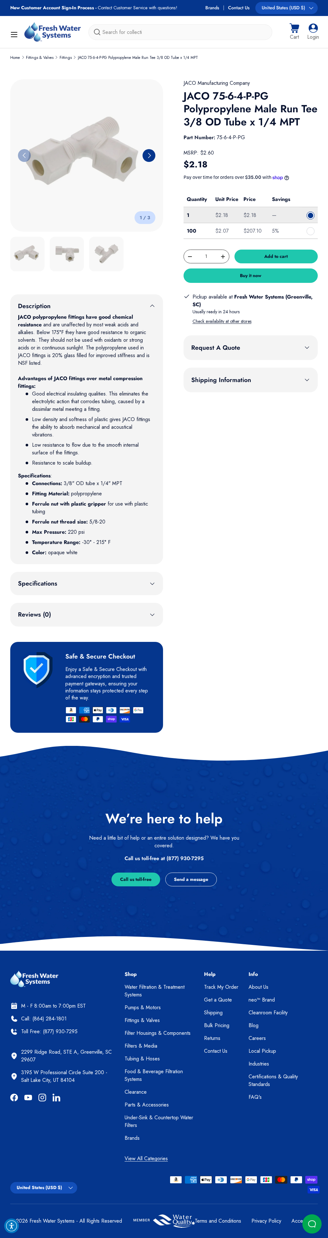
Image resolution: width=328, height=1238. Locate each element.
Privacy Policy (266, 1221)
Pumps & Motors (143, 1007)
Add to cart (276, 256)
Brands (212, 7)
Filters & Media (141, 1046)
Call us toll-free (136, 879)
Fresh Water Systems (52, 1221)
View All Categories (146, 1158)
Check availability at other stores (222, 321)
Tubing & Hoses (142, 1058)
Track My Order (221, 987)
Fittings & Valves (39, 57)
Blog (253, 1025)
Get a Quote (218, 999)
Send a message (191, 879)
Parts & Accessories (147, 1104)
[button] (294, 32)
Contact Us (239, 7)
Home (15, 57)
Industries (259, 1063)
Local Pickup (262, 1051)
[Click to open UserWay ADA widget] (11, 1225)
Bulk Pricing (216, 1025)
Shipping (213, 1012)
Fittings (66, 57)
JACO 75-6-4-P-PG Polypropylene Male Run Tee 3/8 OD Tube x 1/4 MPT (138, 57)
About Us (258, 987)
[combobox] (180, 32)
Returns (212, 1038)
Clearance (136, 1092)
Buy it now (250, 275)
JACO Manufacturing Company (217, 83)
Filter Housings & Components (158, 1033)
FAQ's (255, 1097)
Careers (257, 1038)
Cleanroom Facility (268, 1012)
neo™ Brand (262, 999)
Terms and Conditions (218, 1221)
